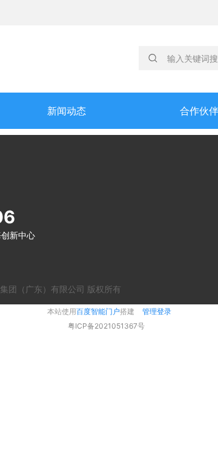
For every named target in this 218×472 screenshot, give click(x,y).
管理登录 (156, 311)
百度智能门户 (98, 311)
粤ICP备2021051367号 (106, 325)
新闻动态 (66, 111)
